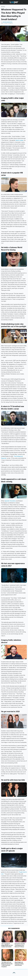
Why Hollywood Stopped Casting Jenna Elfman (19, 964)
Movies (3, 6)
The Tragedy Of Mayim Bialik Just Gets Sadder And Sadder (7, 945)
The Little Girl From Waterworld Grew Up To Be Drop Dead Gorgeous (6, 964)
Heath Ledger (19, 140)
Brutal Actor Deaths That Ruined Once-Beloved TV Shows (20, 945)
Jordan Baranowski (7, 22)
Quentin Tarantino (10, 501)
